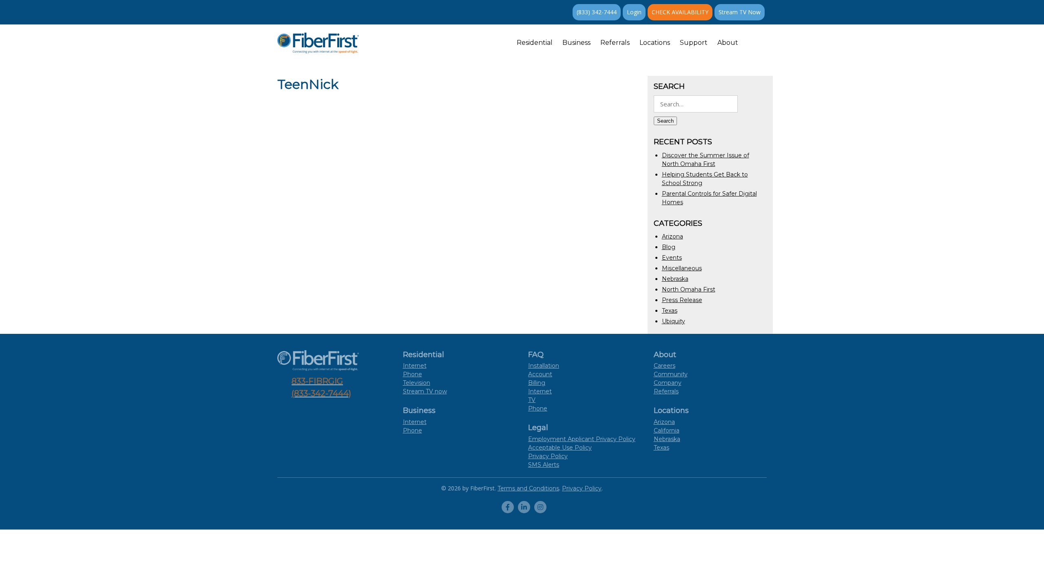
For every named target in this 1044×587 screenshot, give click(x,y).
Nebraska (675, 278)
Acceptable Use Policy (560, 447)
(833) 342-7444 (597, 12)
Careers (664, 365)
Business (576, 42)
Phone (412, 374)
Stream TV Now (740, 12)
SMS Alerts (543, 464)
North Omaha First (688, 289)
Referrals (615, 42)
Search (665, 121)
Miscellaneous (682, 268)
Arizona (672, 236)
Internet (415, 365)
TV (531, 400)
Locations (654, 42)
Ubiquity (673, 321)
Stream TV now (425, 391)
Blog (668, 247)
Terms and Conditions (528, 488)
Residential (535, 42)
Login (634, 12)
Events (672, 257)
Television (416, 382)
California (666, 430)
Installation (543, 365)
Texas (669, 310)
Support (694, 42)
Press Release (682, 300)
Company (667, 382)
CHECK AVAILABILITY (680, 12)
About (727, 42)
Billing (536, 382)
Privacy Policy (548, 456)
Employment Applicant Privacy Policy (581, 439)
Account (540, 374)
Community (671, 374)
